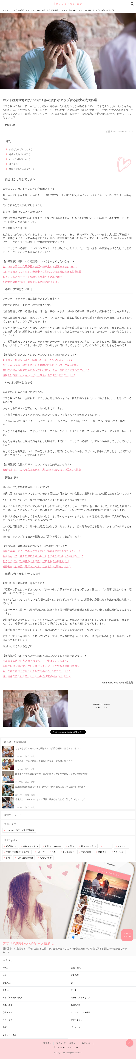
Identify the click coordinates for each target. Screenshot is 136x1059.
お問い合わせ (88, 1043)
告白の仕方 (86, 852)
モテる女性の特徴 (25, 858)
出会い (5, 990)
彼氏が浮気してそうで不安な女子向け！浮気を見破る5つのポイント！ (42, 551)
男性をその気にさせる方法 (18, 852)
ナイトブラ (122, 846)
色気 (53, 852)
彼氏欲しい (11, 846)
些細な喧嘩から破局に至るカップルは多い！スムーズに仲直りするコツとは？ (46, 370)
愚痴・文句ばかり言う (19, 154)
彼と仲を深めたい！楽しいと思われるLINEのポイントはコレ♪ (37, 676)
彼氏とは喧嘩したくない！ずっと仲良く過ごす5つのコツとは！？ (39, 375)
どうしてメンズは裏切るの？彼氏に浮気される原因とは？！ (36, 561)
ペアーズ (40, 852)
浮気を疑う (14, 164)
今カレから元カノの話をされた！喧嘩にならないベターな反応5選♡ (40, 365)
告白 (73, 983)
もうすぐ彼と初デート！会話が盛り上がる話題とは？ (32, 276)
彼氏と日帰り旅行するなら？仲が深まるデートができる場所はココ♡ (41, 666)
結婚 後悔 (102, 852)
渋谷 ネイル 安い (30, 846)
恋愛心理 (75, 975)
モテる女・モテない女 (80, 997)
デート (74, 990)
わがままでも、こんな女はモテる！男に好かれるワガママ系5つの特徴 (42, 469)
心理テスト (7, 1012)
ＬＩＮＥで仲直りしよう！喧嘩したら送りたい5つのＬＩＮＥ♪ (37, 359)
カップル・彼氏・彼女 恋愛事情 (20, 830)
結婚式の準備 (46, 858)
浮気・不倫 (7, 1005)
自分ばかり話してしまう (21, 149)
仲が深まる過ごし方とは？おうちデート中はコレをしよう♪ (35, 660)
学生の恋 (6, 983)
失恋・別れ (76, 968)
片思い (5, 968)
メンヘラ (106, 846)
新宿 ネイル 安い (88, 846)
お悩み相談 (76, 1005)
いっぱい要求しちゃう (19, 159)
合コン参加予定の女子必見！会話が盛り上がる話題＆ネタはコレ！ (40, 266)
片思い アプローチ (53, 846)
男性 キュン (119, 852)
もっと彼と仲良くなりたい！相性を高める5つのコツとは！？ (37, 671)
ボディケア (76, 1027)
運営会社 (47, 1043)
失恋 (8, 858)
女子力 (71, 846)
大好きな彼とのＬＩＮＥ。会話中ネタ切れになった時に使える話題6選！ (43, 271)
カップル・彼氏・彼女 (12, 997)
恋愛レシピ (68, 3)
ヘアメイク (7, 1020)
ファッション (77, 1020)
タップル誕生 (68, 852)
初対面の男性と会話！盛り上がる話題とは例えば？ (31, 281)
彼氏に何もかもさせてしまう (23, 169)
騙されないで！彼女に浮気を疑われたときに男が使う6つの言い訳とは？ (43, 556)
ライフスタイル (9, 1035)
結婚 (5, 975)
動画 (5, 1027)
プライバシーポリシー (66, 1043)
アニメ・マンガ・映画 (80, 1012)
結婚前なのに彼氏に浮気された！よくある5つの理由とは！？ (37, 566)
